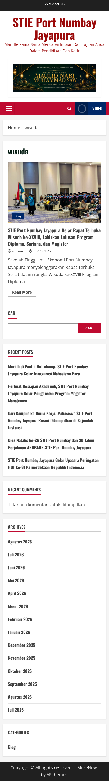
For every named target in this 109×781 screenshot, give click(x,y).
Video (97, 108)
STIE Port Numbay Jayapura (55, 28)
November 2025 (21, 658)
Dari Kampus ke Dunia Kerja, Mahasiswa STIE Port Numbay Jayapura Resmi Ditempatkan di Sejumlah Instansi (50, 420)
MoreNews (88, 767)
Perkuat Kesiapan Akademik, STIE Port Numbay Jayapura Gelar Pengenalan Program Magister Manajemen (48, 393)
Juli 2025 (16, 710)
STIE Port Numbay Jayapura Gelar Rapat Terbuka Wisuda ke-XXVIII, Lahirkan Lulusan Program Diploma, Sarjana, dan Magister (54, 192)
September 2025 (22, 684)
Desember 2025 (21, 645)
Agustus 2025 (20, 697)
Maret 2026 (18, 606)
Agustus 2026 (20, 541)
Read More (24, 293)
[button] (8, 108)
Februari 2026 (20, 619)
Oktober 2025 (20, 671)
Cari (12, 313)
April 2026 (17, 593)
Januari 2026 (19, 632)
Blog (18, 216)
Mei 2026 (16, 580)
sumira (17, 251)
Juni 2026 (16, 567)
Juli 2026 (16, 554)
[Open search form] (69, 108)
